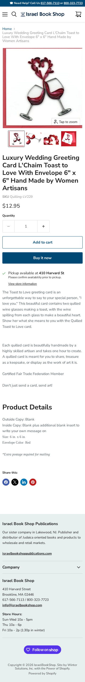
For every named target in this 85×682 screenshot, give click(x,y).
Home (7, 29)
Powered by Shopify (42, 673)
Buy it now (42, 258)
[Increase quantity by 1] (44, 226)
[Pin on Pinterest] (32, 482)
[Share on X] (14, 482)
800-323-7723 (73, 3)
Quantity (8, 216)
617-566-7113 (50, 3)
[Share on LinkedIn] (23, 482)
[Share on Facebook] (5, 482)
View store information (22, 284)
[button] (16, 139)
